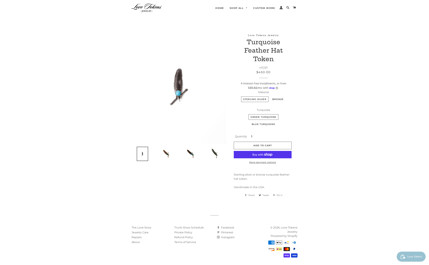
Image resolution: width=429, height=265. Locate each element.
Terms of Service (185, 242)
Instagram (227, 237)
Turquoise (263, 110)
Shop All (237, 8)
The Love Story (141, 227)
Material (263, 92)
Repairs (137, 237)
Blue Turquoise (263, 124)
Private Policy (183, 232)
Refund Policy (183, 237)
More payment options (262, 162)
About (136, 242)
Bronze (278, 99)
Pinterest (226, 232)
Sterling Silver (254, 99)
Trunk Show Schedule (189, 227)
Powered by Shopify (284, 236)
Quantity (241, 136)
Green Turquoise (263, 117)
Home (219, 8)
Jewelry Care (140, 232)
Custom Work (264, 8)
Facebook (227, 227)
